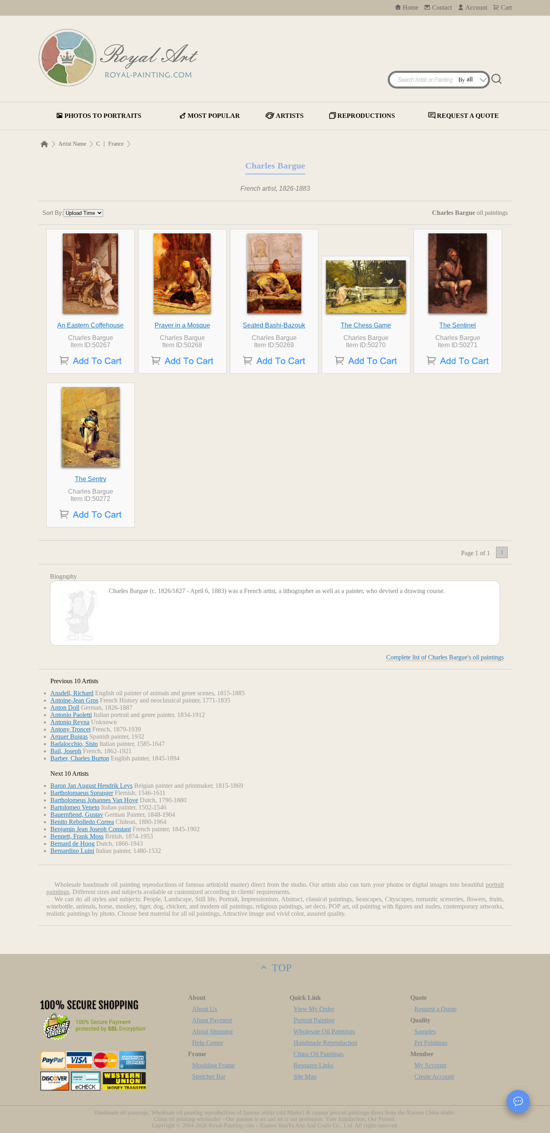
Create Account (434, 1076)
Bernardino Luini (72, 850)
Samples (425, 1031)
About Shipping (212, 1031)
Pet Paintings (430, 1042)
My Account (430, 1065)
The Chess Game (366, 325)
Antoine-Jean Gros (74, 700)
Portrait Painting (314, 1020)
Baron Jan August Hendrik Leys (91, 785)
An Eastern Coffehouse (90, 325)
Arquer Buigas (69, 736)
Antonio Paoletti (71, 714)
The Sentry (90, 479)
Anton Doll (64, 707)
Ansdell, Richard (71, 693)
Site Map (305, 1076)
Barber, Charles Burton (79, 758)
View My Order (314, 1008)
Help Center (207, 1042)
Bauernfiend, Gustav (76, 814)
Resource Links (313, 1065)
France (116, 144)
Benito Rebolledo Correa (82, 821)
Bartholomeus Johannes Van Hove (94, 800)
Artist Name (72, 144)
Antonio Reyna (69, 722)
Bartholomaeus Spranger (81, 792)
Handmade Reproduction (326, 1042)
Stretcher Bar (208, 1076)
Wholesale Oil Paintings (324, 1031)
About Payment (212, 1020)
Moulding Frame (213, 1065)
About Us (204, 1008)
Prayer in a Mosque (182, 325)
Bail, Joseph (65, 751)
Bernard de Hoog (72, 843)
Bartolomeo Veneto (74, 807)
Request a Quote (435, 1008)
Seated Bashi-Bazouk (274, 325)
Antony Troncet (70, 729)
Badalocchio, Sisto (74, 743)
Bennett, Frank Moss (76, 836)
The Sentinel (457, 325)
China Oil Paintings (318, 1054)
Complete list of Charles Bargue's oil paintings (445, 657)
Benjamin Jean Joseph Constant (90, 829)
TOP (280, 968)
